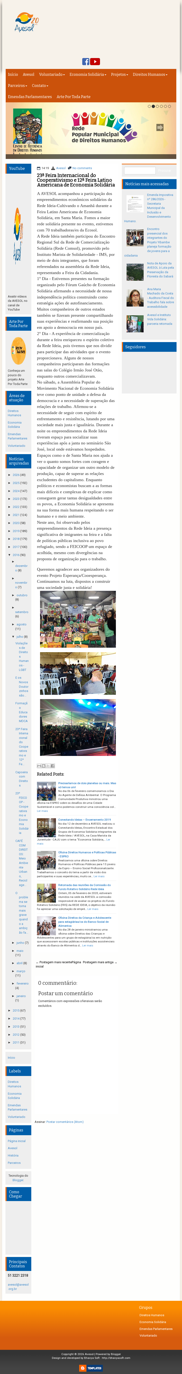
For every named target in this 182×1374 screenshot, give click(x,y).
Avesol (28, 74)
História (13, 1155)
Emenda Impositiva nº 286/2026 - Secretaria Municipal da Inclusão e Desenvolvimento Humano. (148, 208)
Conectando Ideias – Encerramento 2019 (84, 819)
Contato (39, 85)
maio (20, 951)
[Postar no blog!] (43, 766)
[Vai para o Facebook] (85, 61)
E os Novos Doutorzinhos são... (21, 686)
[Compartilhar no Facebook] (52, 766)
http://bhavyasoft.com (116, 1358)
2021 (16, 515)
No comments (82, 168)
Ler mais (42, 811)
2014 (16, 1018)
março (21, 971)
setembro (21, 612)
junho (21, 943)
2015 (16, 1010)
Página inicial (17, 1141)
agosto (22, 624)
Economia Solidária (87, 74)
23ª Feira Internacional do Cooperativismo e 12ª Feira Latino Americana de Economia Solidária (76, 180)
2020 (16, 523)
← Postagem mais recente (54, 962)
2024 (16, 491)
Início (13, 74)
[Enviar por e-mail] (39, 766)
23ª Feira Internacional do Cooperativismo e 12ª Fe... (21, 746)
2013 (16, 1026)
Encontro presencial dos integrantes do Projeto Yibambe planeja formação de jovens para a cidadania (147, 242)
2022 (16, 507)
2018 (16, 539)
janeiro (21, 996)
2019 (16, 531)
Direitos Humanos (149, 74)
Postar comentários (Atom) (65, 1122)
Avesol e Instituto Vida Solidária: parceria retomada (159, 319)
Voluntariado (51, 74)
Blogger (18, 1180)
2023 (16, 499)
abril (20, 963)
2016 (16, 555)
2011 (16, 1042)
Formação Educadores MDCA (21, 712)
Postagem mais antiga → (100, 962)
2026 (16, 475)
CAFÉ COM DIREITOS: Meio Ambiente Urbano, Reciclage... (21, 863)
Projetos (118, 74)
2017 (16, 547)
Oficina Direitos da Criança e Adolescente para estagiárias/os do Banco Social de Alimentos (84, 921)
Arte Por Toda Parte (74, 97)
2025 (16, 483)
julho (20, 636)
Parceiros (16, 85)
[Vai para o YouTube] (95, 61)
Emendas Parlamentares (30, 97)
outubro (22, 595)
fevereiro (23, 983)
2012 (16, 1034)
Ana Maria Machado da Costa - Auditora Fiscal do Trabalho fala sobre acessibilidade (160, 297)
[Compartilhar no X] (48, 766)
